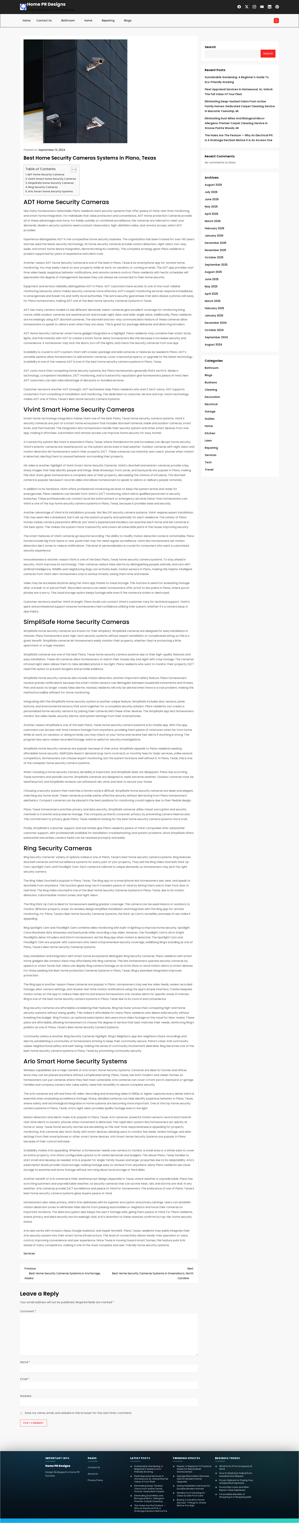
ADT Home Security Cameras (45, 174)
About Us (93, 1473)
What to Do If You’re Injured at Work (235, 1468)
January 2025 (214, 315)
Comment (28, 1311)
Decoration (212, 397)
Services (29, 1253)
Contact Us (44, 20)
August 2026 (213, 185)
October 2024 (214, 330)
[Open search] (276, 20)
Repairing (108, 20)
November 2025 (215, 250)
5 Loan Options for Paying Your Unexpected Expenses (236, 1482)
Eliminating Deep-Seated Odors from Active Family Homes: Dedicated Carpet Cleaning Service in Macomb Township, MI (240, 106)
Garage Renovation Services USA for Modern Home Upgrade (193, 1479)
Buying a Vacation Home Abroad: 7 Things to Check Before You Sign (191, 1502)
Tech (208, 462)
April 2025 (211, 294)
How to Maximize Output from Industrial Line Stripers (235, 1475)
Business (211, 382)
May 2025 (211, 286)
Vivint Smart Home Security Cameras (52, 179)
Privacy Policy (95, 1480)
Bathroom (68, 20)
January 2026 (214, 235)
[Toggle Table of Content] (72, 169)
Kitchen (210, 433)
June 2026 (212, 199)
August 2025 (213, 272)
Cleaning (211, 390)
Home (26, 20)
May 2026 (211, 206)
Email (24, 1379)
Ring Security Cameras (43, 187)
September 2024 (216, 337)
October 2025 (214, 257)
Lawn (208, 440)
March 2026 (213, 221)
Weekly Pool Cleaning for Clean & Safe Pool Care (191, 1494)
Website (25, 1396)
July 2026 (211, 192)
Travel (209, 469)
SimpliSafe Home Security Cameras (51, 183)
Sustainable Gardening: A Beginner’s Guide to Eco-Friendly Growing (237, 79)
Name (25, 1362)
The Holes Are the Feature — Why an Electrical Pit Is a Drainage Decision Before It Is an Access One (239, 138)
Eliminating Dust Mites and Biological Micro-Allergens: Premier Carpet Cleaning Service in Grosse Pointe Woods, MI (236, 123)
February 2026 (214, 228)
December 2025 (215, 243)
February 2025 (214, 308)
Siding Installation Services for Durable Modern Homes (193, 1487)
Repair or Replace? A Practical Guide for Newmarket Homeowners (194, 1469)
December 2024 (216, 323)
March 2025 (212, 301)
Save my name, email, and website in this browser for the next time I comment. (78, 1413)
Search (210, 47)
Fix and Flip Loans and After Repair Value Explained (234, 1489)
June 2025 (212, 279)
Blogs (128, 20)
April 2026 (211, 214)
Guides (210, 419)
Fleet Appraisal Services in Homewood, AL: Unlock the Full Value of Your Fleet (239, 92)
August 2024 (213, 344)
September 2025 (216, 264)
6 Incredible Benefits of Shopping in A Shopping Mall (235, 1496)
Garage (210, 411)
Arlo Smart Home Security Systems (50, 191)
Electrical (211, 404)
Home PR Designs (46, 4)
